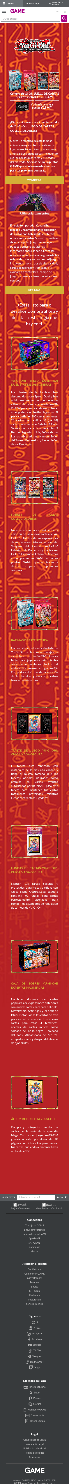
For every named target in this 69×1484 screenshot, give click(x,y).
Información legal (35, 1444)
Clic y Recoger (34, 1277)
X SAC (36, 1327)
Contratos (34, 1456)
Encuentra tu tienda (34, 1229)
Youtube (36, 1344)
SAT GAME (34, 1242)
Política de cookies (34, 1452)
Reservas (34, 1282)
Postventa (34, 1295)
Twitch (36, 1367)
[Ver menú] (4, 11)
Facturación (34, 1299)
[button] (64, 18)
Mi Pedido (34, 1290)
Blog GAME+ (37, 1361)
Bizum (36, 1392)
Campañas (34, 1246)
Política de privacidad (34, 1448)
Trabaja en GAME (34, 1225)
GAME (17, 11)
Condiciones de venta (34, 1439)
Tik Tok (37, 1350)
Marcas (34, 1251)
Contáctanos (34, 1269)
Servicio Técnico (34, 1303)
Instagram (37, 1333)
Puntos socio (37, 1415)
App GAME (34, 1238)
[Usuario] (57, 11)
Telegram (37, 1356)
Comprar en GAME (34, 1273)
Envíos (34, 1286)
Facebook (36, 1339)
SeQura (37, 1403)
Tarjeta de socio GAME (34, 1233)
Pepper (37, 1398)
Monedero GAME (36, 1409)
